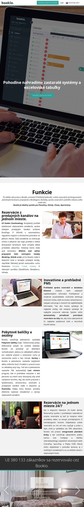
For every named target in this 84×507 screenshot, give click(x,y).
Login (62, 3)
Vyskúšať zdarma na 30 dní (47, 3)
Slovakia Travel (19, 266)
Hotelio (33, 266)
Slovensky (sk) (74, 3)
